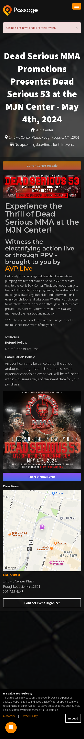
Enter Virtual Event (42, 477)
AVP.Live (19, 268)
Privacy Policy (29, 716)
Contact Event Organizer (42, 603)
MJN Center (11, 575)
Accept (73, 718)
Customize (9, 716)
